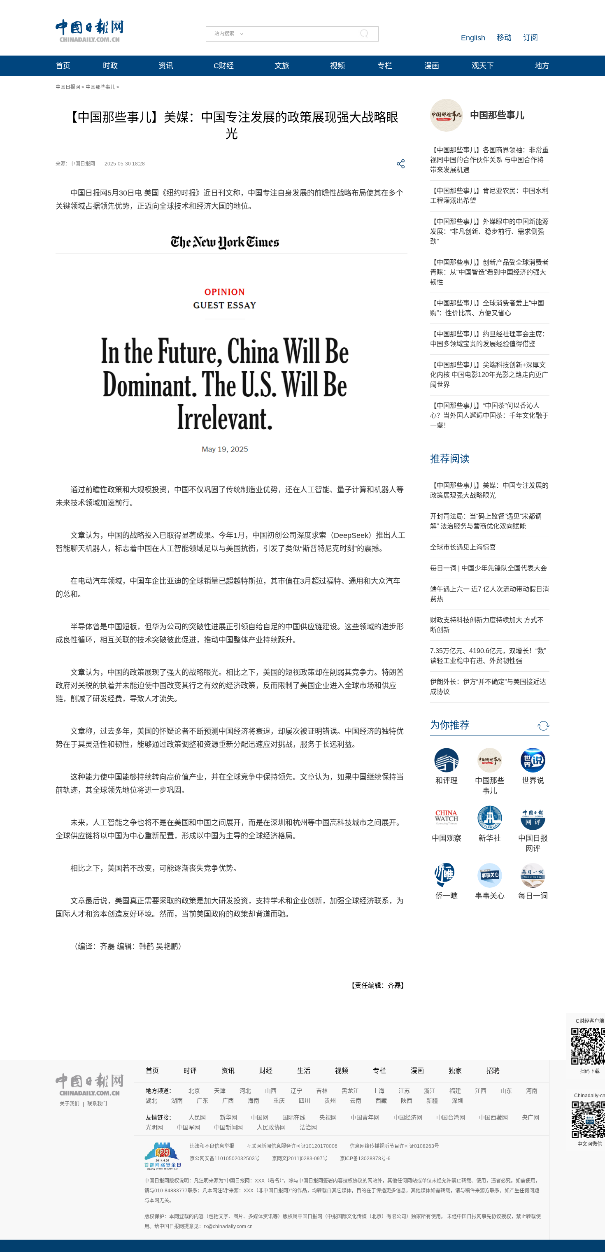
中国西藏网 (493, 1117)
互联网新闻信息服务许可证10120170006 (292, 1146)
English (473, 38)
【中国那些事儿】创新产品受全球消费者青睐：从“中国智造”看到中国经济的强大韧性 (489, 272)
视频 (337, 66)
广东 (202, 1100)
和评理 (446, 781)
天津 (220, 1090)
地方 (542, 66)
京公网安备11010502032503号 (225, 1158)
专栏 (384, 66)
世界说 (533, 781)
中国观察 (446, 838)
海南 (253, 1100)
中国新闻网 (228, 1127)
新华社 (490, 838)
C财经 (224, 66)
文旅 (282, 66)
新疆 (432, 1100)
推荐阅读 (450, 458)
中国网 (259, 1117)
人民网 (197, 1117)
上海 (378, 1090)
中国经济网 (407, 1117)
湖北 (151, 1100)
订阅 (530, 38)
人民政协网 (271, 1127)
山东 (506, 1090)
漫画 (431, 66)
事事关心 (490, 896)
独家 (455, 1070)
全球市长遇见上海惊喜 (463, 547)
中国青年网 (365, 1117)
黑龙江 (350, 1090)
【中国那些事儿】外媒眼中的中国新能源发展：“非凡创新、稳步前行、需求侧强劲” (489, 231)
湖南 (177, 1100)
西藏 (381, 1100)
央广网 (530, 1117)
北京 (194, 1090)
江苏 (404, 1090)
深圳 (457, 1100)
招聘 (493, 1070)
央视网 (328, 1117)
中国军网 (188, 1127)
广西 (228, 1100)
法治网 (308, 1127)
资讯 (165, 66)
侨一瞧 (446, 896)
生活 (303, 1070)
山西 (271, 1090)
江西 (480, 1090)
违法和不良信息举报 (212, 1146)
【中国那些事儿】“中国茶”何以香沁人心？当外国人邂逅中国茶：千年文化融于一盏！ (489, 415)
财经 (265, 1070)
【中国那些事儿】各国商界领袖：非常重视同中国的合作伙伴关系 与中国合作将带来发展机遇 (489, 160)
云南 (355, 1100)
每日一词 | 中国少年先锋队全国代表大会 (488, 568)
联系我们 (97, 1104)
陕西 (406, 1100)
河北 (245, 1090)
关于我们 (69, 1104)
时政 (110, 66)
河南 (532, 1090)
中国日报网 (68, 87)
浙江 (429, 1090)
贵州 (330, 1100)
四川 (304, 1100)
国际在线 (293, 1117)
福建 (455, 1090)
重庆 (279, 1100)
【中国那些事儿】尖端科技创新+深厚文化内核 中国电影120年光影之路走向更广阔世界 (489, 374)
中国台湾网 (450, 1117)
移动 (504, 38)
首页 (63, 66)
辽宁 (296, 1090)
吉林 (322, 1090)
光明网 (154, 1127)
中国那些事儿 (100, 87)
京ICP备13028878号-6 (365, 1158)
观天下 (483, 66)
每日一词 (533, 896)
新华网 (228, 1117)
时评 (190, 1070)
